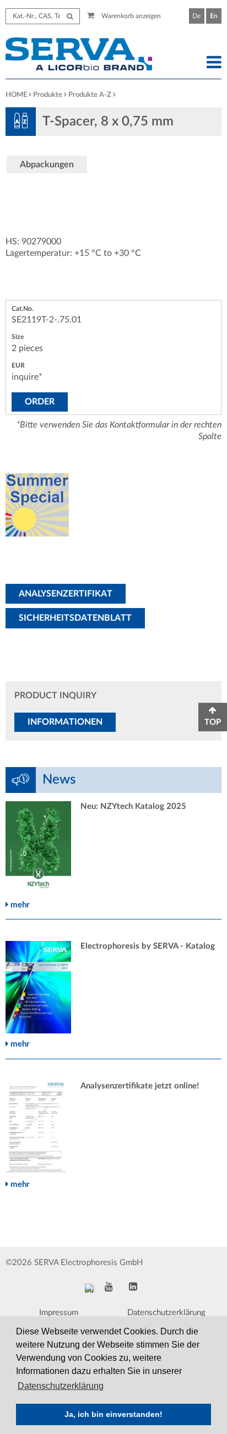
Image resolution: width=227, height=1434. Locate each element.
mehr (19, 905)
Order (40, 401)
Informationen (65, 722)
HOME (16, 94)
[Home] (85, 55)
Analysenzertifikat (65, 593)
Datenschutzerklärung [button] (61, 1386)
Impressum (58, 1313)
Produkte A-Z (89, 94)
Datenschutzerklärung (166, 1313)
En (214, 16)
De (196, 16)
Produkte (47, 94)
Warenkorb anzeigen (130, 16)
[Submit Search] (69, 16)
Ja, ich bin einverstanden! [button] (113, 1414)
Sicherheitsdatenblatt (75, 618)
